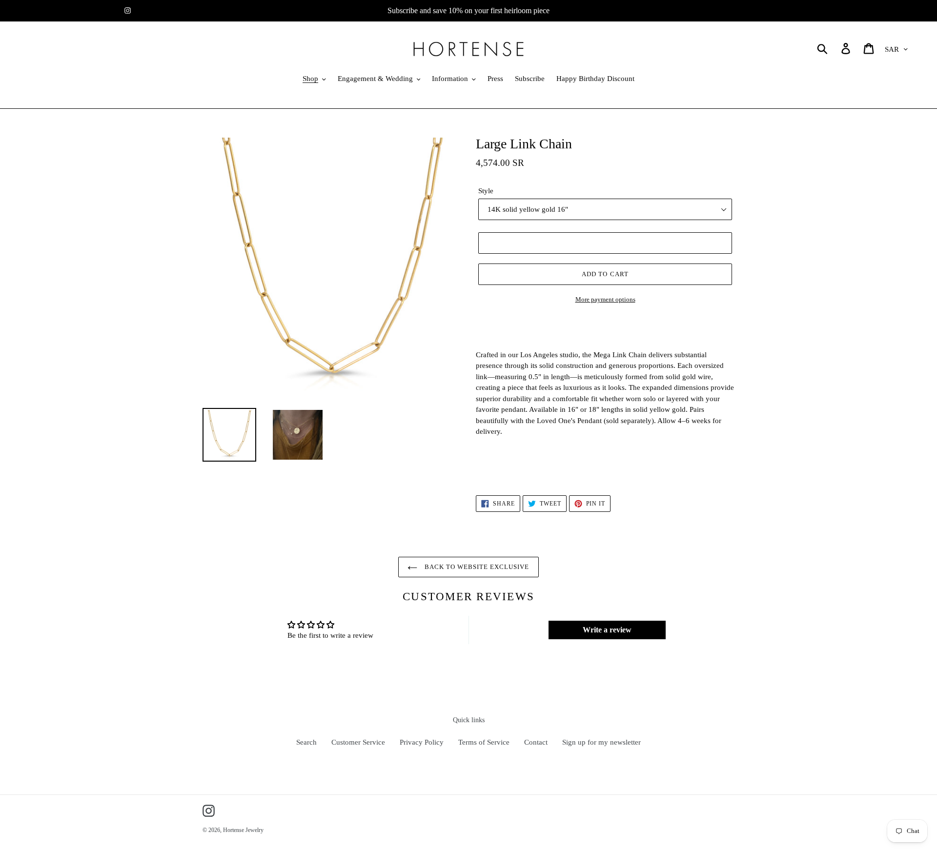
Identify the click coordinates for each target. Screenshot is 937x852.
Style (485, 191)
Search (306, 742)
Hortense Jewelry (243, 830)
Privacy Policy (422, 742)
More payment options (605, 299)
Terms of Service (483, 742)
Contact (536, 742)
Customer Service (358, 742)
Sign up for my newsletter (601, 742)
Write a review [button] (607, 630)
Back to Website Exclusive (475, 566)
